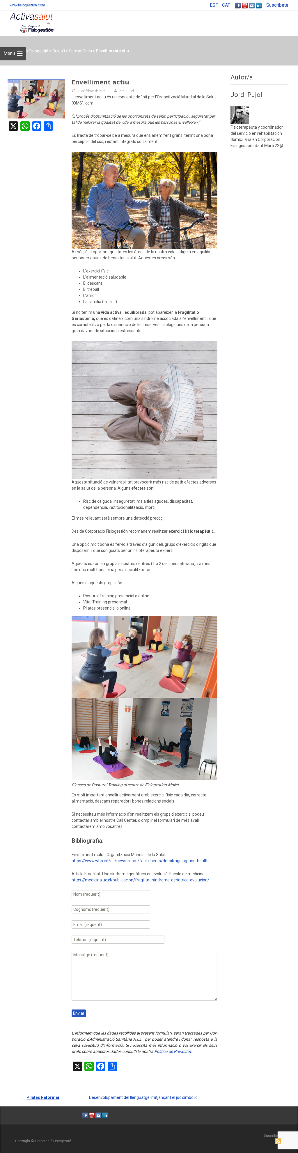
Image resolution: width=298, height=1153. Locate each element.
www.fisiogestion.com (27, 5)
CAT (226, 5)
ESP (214, 5)
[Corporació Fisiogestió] (27, 22)
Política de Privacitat (172, 1051)
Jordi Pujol (126, 91)
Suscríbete (277, 5)
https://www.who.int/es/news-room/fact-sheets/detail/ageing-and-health (140, 860)
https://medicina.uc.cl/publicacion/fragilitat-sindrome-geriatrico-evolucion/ (140, 880)
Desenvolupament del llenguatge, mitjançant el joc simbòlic (145, 1097)
